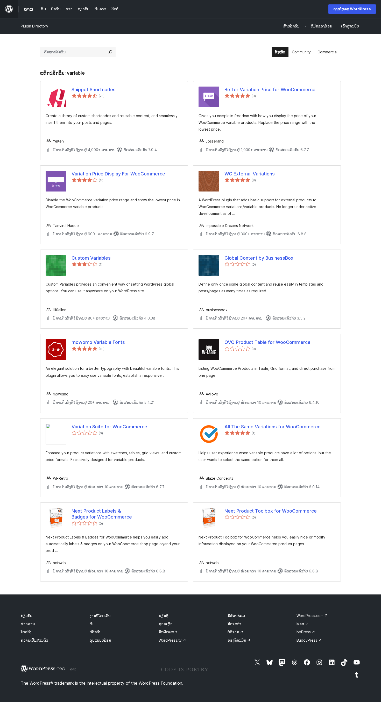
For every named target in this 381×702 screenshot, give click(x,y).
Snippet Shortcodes (94, 89)
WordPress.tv (172, 640)
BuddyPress (309, 640)
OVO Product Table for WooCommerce (267, 342)
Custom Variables (91, 258)
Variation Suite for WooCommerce (109, 426)
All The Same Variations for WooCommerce (272, 426)
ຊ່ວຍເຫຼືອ (166, 624)
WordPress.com (312, 615)
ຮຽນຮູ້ (163, 615)
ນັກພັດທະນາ (168, 632)
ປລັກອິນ (95, 632)
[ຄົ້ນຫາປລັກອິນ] (110, 52)
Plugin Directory (34, 26)
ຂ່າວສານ (28, 624)
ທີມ (92, 624)
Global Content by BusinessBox (258, 258)
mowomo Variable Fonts (98, 342)
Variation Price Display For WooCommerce (118, 173)
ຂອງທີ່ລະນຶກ (239, 640)
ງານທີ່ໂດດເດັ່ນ (100, 615)
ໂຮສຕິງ (26, 632)
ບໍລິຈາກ (235, 632)
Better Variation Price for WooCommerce (269, 89)
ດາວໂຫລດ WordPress (352, 9)
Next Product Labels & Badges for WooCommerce (102, 514)
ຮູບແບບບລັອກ (100, 640)
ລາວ (73, 669)
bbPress (306, 632)
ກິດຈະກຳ (234, 624)
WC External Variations (249, 173)
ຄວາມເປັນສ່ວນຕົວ (34, 640)
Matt (303, 624)
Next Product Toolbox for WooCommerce (270, 511)
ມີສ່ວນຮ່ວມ (236, 615)
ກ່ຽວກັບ (26, 615)
